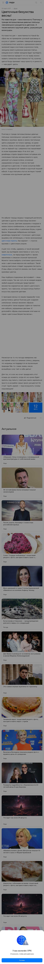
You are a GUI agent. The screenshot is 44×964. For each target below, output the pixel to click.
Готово (22, 960)
